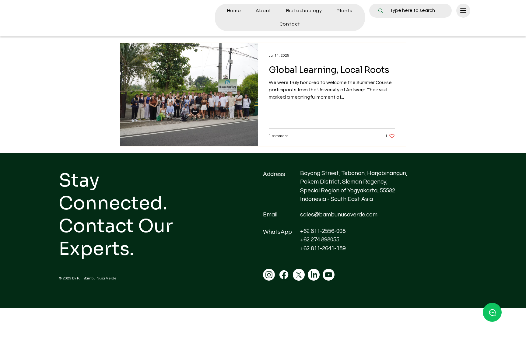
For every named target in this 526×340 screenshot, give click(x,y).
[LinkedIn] (314, 275)
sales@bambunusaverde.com (338, 215)
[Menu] (463, 11)
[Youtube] (329, 275)
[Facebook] (284, 275)
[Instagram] (269, 275)
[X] (299, 275)
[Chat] (492, 312)
